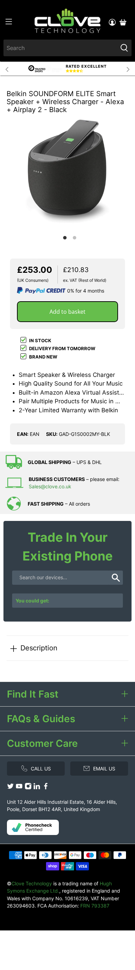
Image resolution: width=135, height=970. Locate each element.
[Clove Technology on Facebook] (45, 788)
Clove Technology (31, 883)
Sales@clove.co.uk (50, 486)
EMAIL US (104, 768)
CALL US (41, 768)
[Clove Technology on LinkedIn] (36, 788)
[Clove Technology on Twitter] (10, 788)
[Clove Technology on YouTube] (19, 788)
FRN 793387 (94, 906)
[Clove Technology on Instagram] (28, 788)
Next (128, 68)
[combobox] (60, 48)
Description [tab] (38, 647)
